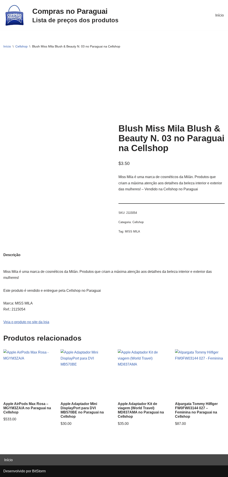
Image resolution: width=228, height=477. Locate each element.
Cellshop (21, 46)
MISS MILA (132, 231)
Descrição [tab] (11, 255)
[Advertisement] (114, 88)
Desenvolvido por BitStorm (24, 471)
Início (219, 15)
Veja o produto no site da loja (26, 322)
